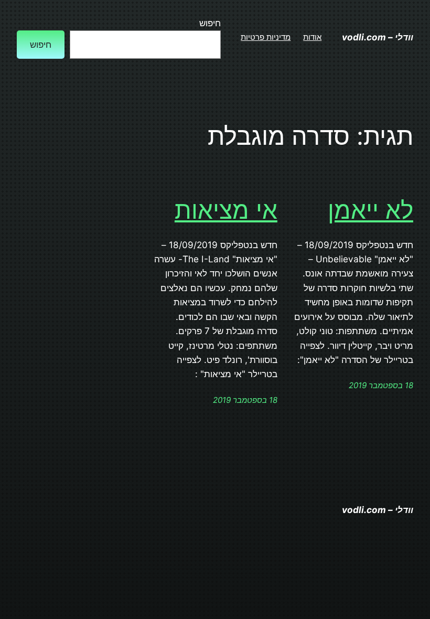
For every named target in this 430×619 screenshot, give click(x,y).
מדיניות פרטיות (266, 37)
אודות (312, 37)
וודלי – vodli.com (377, 36)
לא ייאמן (370, 210)
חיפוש (210, 22)
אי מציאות (226, 210)
